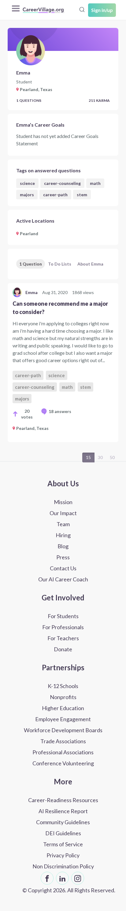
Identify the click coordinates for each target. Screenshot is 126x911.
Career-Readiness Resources (63, 800)
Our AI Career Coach (63, 579)
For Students (63, 616)
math (95, 183)
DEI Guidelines (63, 833)
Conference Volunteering (63, 763)
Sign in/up (102, 10)
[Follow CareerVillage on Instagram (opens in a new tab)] (77, 878)
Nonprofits (63, 697)
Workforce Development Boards (63, 730)
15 (88, 457)
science (27, 183)
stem (82, 194)
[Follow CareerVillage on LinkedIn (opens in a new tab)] (62, 878)
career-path (55, 194)
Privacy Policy (63, 855)
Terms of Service (63, 844)
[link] (63, 362)
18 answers (60, 411)
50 (112, 457)
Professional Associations (63, 752)
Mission (63, 502)
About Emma (90, 263)
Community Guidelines (63, 822)
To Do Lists (59, 263)
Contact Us (63, 568)
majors (27, 194)
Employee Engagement (63, 719)
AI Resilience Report (63, 811)
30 (100, 457)
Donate (63, 649)
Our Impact (63, 513)
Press (63, 557)
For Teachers (63, 638)
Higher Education (63, 708)
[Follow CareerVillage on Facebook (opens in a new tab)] (47, 878)
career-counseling (62, 183)
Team (63, 524)
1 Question (30, 263)
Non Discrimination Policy (63, 866)
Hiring (63, 535)
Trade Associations (63, 741)
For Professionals (63, 627)
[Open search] (82, 9)
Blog (63, 546)
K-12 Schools (63, 686)
